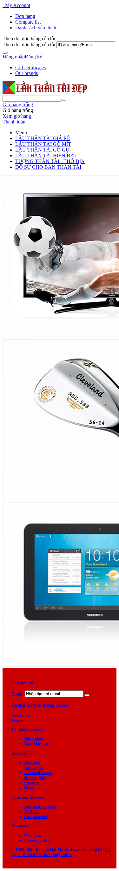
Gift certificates (30, 67)
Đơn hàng (25, 16)
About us (32, 762)
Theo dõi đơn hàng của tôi (29, 44)
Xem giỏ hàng (17, 116)
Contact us (33, 767)
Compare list (28, 22)
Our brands (26, 73)
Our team (32, 835)
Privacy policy (37, 840)
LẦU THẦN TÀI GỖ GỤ (42, 150)
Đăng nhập (14, 56)
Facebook (20, 715)
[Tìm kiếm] (63, 100)
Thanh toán (14, 121)
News (28, 787)
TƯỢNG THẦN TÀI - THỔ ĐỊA (50, 161)
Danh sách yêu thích (35, 27)
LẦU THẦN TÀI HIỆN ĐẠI (45, 155)
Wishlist (31, 811)
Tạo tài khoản (36, 743)
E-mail (17, 693)
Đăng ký (33, 56)
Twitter (17, 720)
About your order (40, 806)
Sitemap (31, 782)
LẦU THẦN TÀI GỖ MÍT (43, 144)
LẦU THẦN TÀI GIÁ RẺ (42, 138)
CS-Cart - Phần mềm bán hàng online (61, 852)
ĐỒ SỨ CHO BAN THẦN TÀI (48, 167)
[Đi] (5, 53)
